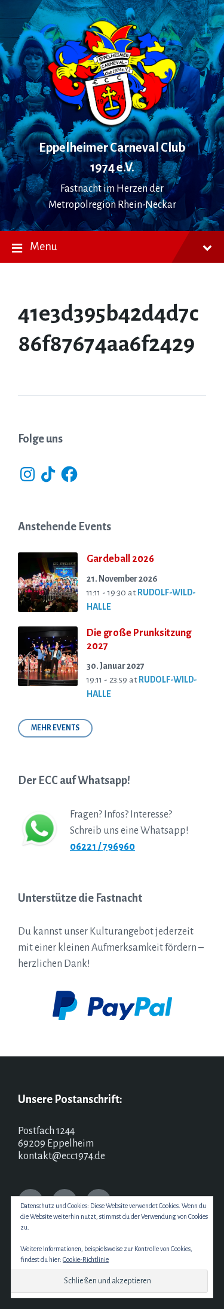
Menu (43, 247)
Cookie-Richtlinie (86, 1259)
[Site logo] (112, 125)
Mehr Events (55, 728)
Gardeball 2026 (120, 559)
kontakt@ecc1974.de (61, 1156)
